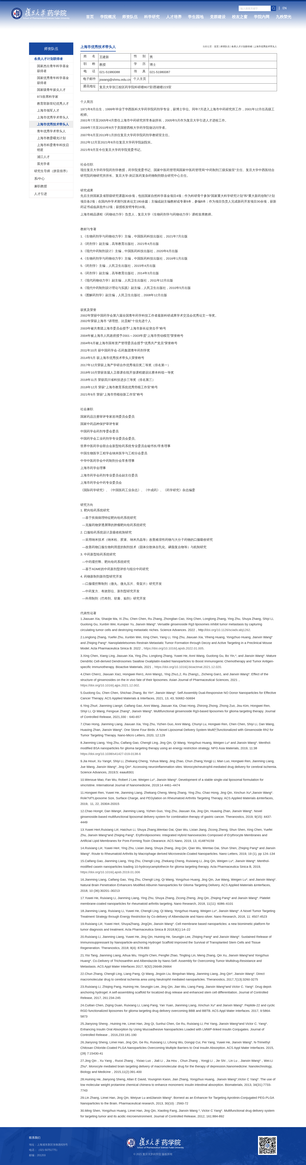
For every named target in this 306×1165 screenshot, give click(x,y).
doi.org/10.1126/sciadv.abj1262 (228, 630)
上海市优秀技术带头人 (265, 46)
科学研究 (152, 17)
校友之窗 (240, 17)
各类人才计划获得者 (241, 46)
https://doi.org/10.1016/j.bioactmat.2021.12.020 (187, 667)
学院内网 (262, 17)
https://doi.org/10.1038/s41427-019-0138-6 (110, 754)
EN (285, 8)
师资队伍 (130, 17)
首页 (90, 17)
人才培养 (174, 17)
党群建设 (218, 17)
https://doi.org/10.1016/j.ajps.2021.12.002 (109, 685)
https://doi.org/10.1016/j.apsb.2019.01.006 (110, 872)
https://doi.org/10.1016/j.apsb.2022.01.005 (173, 648)
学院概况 (108, 17)
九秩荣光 (283, 17)
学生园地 (196, 17)
